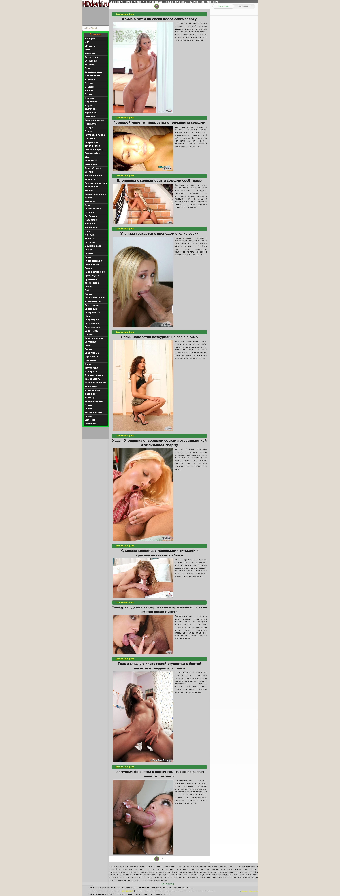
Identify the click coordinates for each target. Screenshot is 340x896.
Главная (95, 34)
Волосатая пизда (94, 120)
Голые (88, 131)
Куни (87, 205)
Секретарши (92, 320)
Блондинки (91, 61)
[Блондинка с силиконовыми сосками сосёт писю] (143, 204)
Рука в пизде (92, 305)
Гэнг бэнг (90, 139)
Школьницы (91, 424)
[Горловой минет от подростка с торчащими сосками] (143, 148)
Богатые (89, 65)
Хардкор (90, 398)
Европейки (91, 161)
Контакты (167, 884)
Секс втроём (92, 324)
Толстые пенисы (94, 375)
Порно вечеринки (95, 272)
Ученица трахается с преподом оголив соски (159, 233)
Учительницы (92, 390)
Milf (87, 42)
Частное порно (93, 413)
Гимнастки (91, 124)
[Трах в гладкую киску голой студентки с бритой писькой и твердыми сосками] (143, 716)
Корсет (89, 191)
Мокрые (89, 235)
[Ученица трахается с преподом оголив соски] (143, 282)
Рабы (87, 290)
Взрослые (90, 113)
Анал (87, 50)
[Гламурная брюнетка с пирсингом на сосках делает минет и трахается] (143, 817)
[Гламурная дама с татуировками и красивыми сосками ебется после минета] (143, 634)
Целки (88, 409)
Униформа (91, 387)
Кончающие (91, 187)
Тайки (88, 364)
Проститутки (92, 276)
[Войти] (95, 16)
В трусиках (91, 102)
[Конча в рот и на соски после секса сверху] (143, 67)
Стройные (90, 361)
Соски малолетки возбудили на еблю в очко (159, 337)
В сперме (90, 98)
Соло (88, 346)
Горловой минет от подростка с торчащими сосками (159, 122)
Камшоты (90, 179)
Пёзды (88, 250)
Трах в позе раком (95, 383)
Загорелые (91, 165)
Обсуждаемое (244, 6)
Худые (88, 405)
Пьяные (89, 287)
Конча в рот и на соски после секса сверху (159, 19)
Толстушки (91, 372)
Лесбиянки (91, 216)
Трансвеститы (92, 379)
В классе (90, 87)
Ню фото (90, 242)
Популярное (223, 6)
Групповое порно (95, 135)
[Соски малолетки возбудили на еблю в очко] (143, 385)
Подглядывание (94, 261)
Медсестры (91, 227)
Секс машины (92, 327)
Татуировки (91, 368)
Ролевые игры (93, 302)
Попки (88, 268)
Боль (87, 68)
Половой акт (92, 265)
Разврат (89, 294)
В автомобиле (93, 76)
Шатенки (90, 420)
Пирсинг (89, 254)
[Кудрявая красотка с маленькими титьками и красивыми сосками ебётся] (143, 578)
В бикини (90, 80)
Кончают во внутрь (96, 183)
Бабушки (90, 54)
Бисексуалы (91, 57)
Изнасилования (93, 176)
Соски (88, 349)
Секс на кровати (94, 338)
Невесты (89, 239)
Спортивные (92, 353)
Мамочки (90, 224)
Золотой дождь (93, 168)
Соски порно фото (125, 14)
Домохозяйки (92, 153)
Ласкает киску (93, 209)
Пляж (88, 257)
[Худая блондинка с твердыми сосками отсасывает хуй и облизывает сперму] (143, 494)
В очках (89, 94)
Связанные (91, 309)
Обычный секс (93, 246)
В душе (89, 83)
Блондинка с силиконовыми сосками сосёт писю (159, 180)
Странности (91, 357)
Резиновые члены (95, 298)
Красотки (90, 201)
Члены (88, 416)
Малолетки (91, 220)
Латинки (89, 213)
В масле (89, 91)
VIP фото (90, 46)
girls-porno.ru (127, 891)
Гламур (89, 128)
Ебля (87, 157)
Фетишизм (90, 394)
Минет (88, 231)
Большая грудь (93, 72)
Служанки (90, 342)
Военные (90, 116)
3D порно (90, 39)
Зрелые (89, 172)
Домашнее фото (94, 150)
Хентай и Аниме (94, 401)
